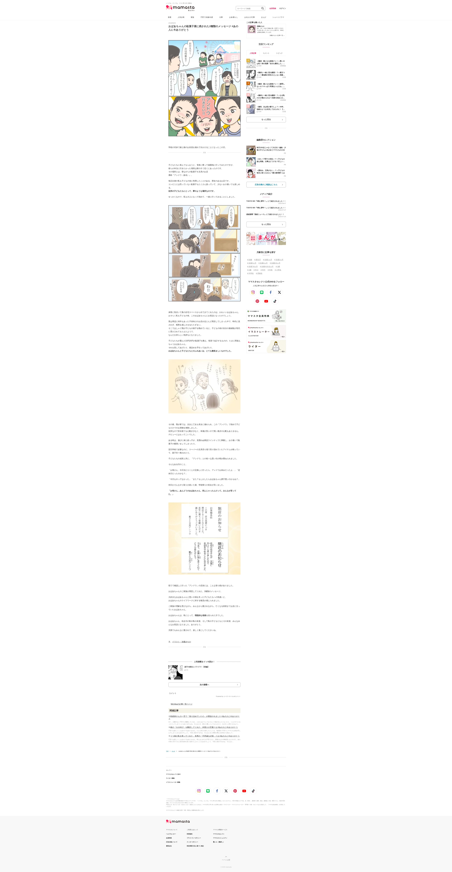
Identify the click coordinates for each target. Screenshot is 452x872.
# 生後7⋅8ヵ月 (252, 266)
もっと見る (266, 119)
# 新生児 (257, 260)
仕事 (221, 17)
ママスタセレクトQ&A (173, 774)
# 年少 (256, 270)
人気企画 (181, 17)
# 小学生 (278, 270)
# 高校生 (259, 273)
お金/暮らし (233, 17)
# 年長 (270, 270)
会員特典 (169, 838)
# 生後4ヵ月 (263, 263)
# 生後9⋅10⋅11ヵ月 (266, 266)
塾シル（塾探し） (218, 842)
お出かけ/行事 (249, 17)
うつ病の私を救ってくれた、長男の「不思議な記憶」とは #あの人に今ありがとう (205, 736)
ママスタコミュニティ (220, 838)
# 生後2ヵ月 (278, 260)
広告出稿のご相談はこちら (266, 185)
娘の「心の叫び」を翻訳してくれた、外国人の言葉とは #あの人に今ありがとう (204, 727)
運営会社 (169, 846)
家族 (192, 17)
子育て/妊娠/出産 (206, 17)
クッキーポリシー (192, 842)
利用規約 (189, 834)
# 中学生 (250, 273)
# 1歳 (278, 266)
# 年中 (263, 270)
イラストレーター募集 (173, 782)
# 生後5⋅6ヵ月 (275, 263)
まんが (263, 17)
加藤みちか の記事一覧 (277, 35)
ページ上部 (226, 860)
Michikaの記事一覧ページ (181, 704)
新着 (169, 17)
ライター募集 (170, 778)
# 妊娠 (249, 260)
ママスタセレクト (218, 834)
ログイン (282, 8)
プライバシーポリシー (194, 838)
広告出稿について (171, 842)
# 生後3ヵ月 (251, 263)
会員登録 (272, 8)
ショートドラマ (278, 17)
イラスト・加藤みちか (181, 642)
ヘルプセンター (171, 834)
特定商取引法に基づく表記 (195, 846)
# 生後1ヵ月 (267, 260)
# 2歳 (249, 270)
